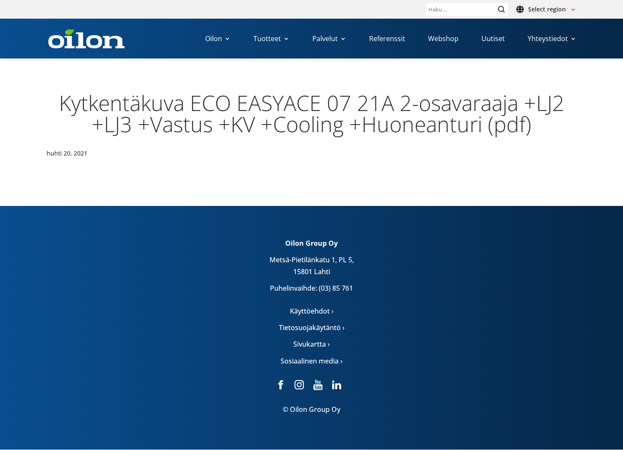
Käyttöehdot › (312, 311)
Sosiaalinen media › (311, 361)
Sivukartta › (311, 344)
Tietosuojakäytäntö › (312, 327)
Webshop (443, 39)
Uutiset (493, 39)
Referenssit (387, 39)
